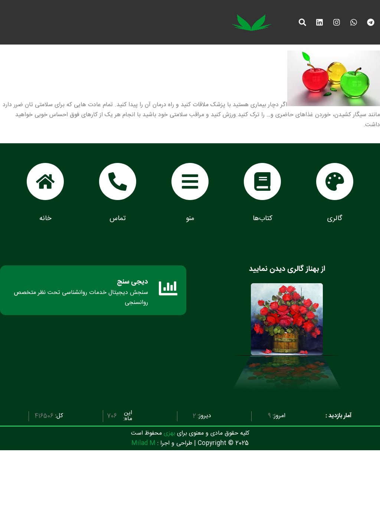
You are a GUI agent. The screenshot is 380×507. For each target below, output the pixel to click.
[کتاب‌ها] (262, 181)
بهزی (169, 433)
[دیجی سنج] (168, 288)
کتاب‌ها (262, 218)
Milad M (143, 443)
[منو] (190, 181)
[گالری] (334, 181)
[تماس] (117, 181)
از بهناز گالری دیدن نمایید (287, 269)
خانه (45, 218)
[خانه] (45, 181)
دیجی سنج (132, 282)
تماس (117, 218)
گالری (334, 218)
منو (190, 218)
